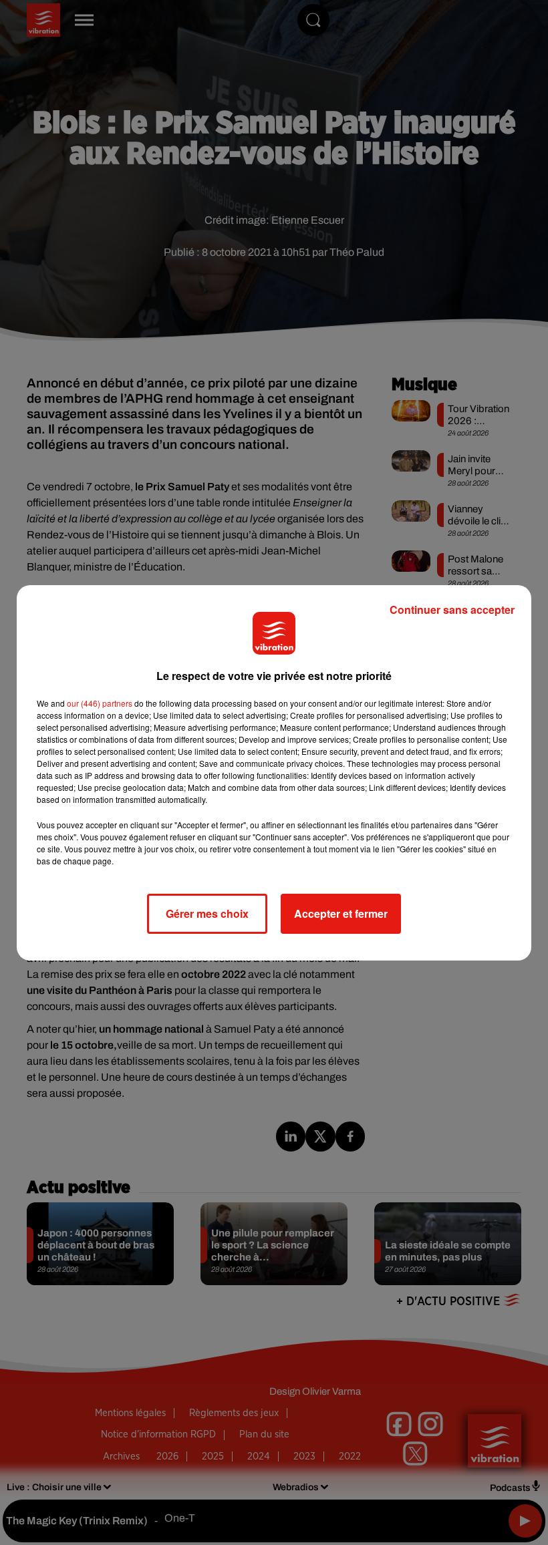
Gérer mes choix (207, 913)
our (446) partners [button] (99, 703)
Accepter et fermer (341, 913)
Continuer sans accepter (452, 609)
